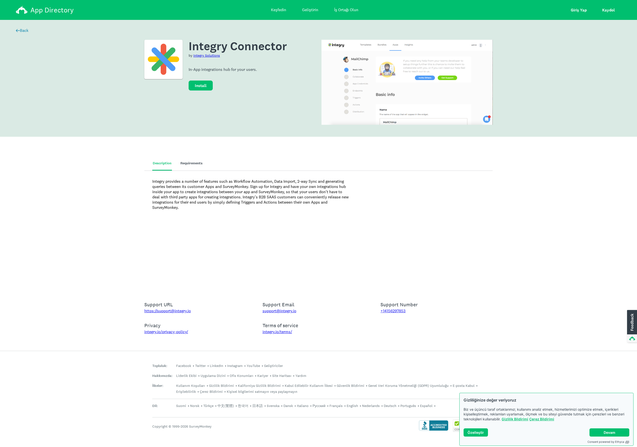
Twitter (200, 365)
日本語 (257, 405)
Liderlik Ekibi (186, 375)
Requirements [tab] (191, 163)
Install (201, 85)
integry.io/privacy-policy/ (166, 331)
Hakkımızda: (162, 375)
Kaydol (608, 10)
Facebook (183, 365)
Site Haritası (281, 375)
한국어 (243, 405)
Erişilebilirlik (186, 391)
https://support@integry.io (167, 310)
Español (426, 405)
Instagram (235, 365)
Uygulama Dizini (213, 375)
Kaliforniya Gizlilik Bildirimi (259, 385)
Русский (319, 405)
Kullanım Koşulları (190, 385)
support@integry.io (279, 310)
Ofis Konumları (241, 375)
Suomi (181, 405)
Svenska (273, 405)
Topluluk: (159, 365)
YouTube (253, 365)
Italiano (303, 405)
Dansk (288, 405)
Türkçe (208, 405)
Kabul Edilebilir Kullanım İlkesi (309, 385)
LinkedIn (216, 365)
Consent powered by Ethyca (605, 442)
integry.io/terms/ (277, 331)
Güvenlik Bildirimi (350, 385)
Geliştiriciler (273, 365)
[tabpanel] (318, 233)
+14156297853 (393, 310)
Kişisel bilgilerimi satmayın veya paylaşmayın (262, 391)
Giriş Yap (579, 10)
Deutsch (390, 405)
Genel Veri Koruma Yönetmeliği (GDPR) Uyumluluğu (408, 385)
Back (24, 30)
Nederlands (371, 405)
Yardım (300, 375)
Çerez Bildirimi (541, 419)
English (352, 405)
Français (336, 405)
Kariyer (262, 375)
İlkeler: (157, 385)
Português (408, 405)
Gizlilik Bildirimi (515, 419)
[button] (631, 326)
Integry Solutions (206, 55)
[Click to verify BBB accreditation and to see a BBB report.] (433, 430)
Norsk (194, 405)
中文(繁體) (225, 405)
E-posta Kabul (464, 385)
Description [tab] (162, 163)
